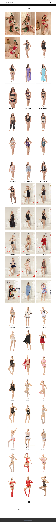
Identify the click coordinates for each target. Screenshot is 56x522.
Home (22, 2)
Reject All (30, 520)
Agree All (26, 520)
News (30, 2)
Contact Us (33, 2)
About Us (28, 2)
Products (25, 2)
